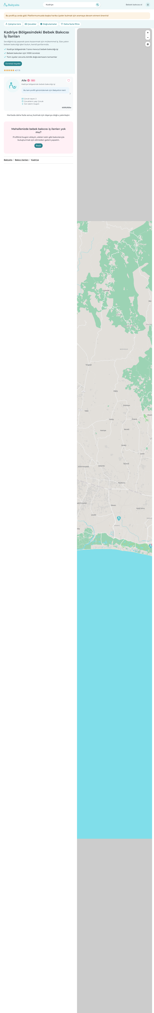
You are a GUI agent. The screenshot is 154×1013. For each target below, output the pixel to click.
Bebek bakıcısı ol (134, 4)
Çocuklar (31, 24)
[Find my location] (147, 44)
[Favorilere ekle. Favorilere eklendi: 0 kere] (68, 80)
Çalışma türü (14, 24)
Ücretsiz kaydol (12, 63)
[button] (150, 546)
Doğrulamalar (49, 24)
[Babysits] (11, 4)
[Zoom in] (147, 32)
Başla (38, 145)
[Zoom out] (147, 37)
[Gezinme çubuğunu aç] (148, 4)
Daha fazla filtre (71, 24)
